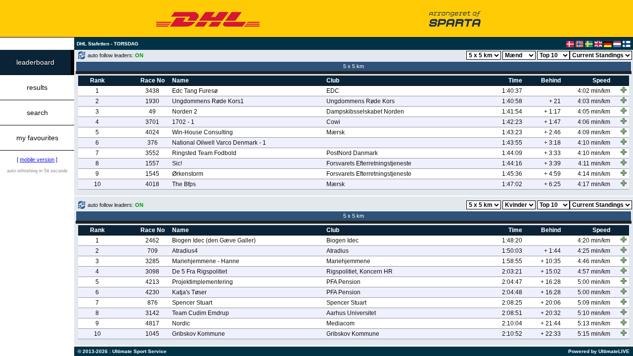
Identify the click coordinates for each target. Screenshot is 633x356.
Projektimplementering (202, 281)
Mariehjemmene (348, 261)
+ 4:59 (552, 173)
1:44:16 (512, 163)
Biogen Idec (342, 240)
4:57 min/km (594, 271)
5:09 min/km (594, 302)
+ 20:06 (551, 302)
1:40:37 (512, 90)
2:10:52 (512, 333)
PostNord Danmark (352, 153)
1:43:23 (512, 132)
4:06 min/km (594, 122)
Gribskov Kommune (198, 333)
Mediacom (340, 323)
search (37, 113)
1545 (152, 173)
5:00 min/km (594, 281)
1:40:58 (512, 101)
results (37, 87)
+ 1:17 (552, 111)
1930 (152, 101)
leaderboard (35, 62)
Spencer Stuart (192, 302)
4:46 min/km (594, 261)
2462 (152, 240)
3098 (152, 271)
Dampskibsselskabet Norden (365, 111)
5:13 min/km (594, 323)
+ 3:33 (552, 153)
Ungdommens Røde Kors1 (208, 101)
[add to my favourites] (624, 90)
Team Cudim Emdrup (200, 313)
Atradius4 (185, 250)
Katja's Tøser (189, 292)
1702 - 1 (183, 122)
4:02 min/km (594, 90)
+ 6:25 (552, 184)
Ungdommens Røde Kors (360, 101)
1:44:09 (512, 153)
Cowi (333, 122)
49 (152, 111)
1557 (152, 163)
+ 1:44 (552, 250)
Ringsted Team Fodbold (204, 153)
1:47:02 (512, 184)
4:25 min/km (594, 250)
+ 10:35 (551, 261)
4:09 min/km (594, 132)
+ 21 (555, 101)
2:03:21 (512, 271)
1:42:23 (512, 122)
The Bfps (184, 184)
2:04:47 (512, 281)
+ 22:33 (551, 333)
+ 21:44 (551, 323)
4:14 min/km (594, 173)
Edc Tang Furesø (195, 90)
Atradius (337, 250)
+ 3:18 (552, 142)
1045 (152, 333)
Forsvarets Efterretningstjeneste (368, 163)
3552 (152, 153)
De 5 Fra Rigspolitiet (199, 271)
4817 (152, 323)
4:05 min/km (594, 111)
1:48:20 (512, 240)
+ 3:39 (552, 163)
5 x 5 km (353, 66)
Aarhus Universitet (351, 313)
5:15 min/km (594, 333)
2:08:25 (512, 302)
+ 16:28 (551, 281)
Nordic (181, 323)
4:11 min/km (594, 163)
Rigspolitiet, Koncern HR (359, 271)
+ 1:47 (552, 122)
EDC (332, 90)
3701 (152, 122)
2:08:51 (512, 313)
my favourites (37, 138)
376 (152, 142)
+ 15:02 (551, 271)
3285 (152, 261)
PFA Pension (343, 281)
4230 (152, 292)
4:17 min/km (594, 184)
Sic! (177, 163)
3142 (152, 313)
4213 (152, 281)
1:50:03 (512, 250)
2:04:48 (512, 292)
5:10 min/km (594, 313)
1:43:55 (512, 142)
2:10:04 (512, 323)
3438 (152, 90)
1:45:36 (512, 173)
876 (152, 302)
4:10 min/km (594, 142)
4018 (152, 184)
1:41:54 (512, 111)
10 (97, 184)
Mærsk (335, 132)
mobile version (37, 159)
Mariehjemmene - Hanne (205, 261)
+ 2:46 (552, 132)
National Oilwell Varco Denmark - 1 (219, 142)
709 (152, 250)
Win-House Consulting (202, 132)
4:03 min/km (594, 101)
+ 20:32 (551, 313)
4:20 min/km (594, 240)
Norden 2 (184, 111)
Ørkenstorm (187, 173)
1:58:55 (512, 261)
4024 (152, 132)
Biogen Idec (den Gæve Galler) (214, 240)
